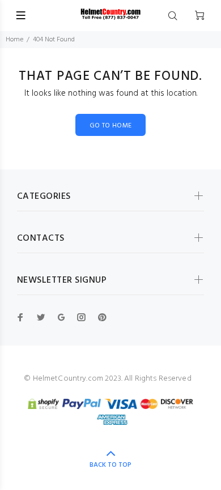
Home (14, 39)
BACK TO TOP (110, 465)
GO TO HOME (111, 125)
